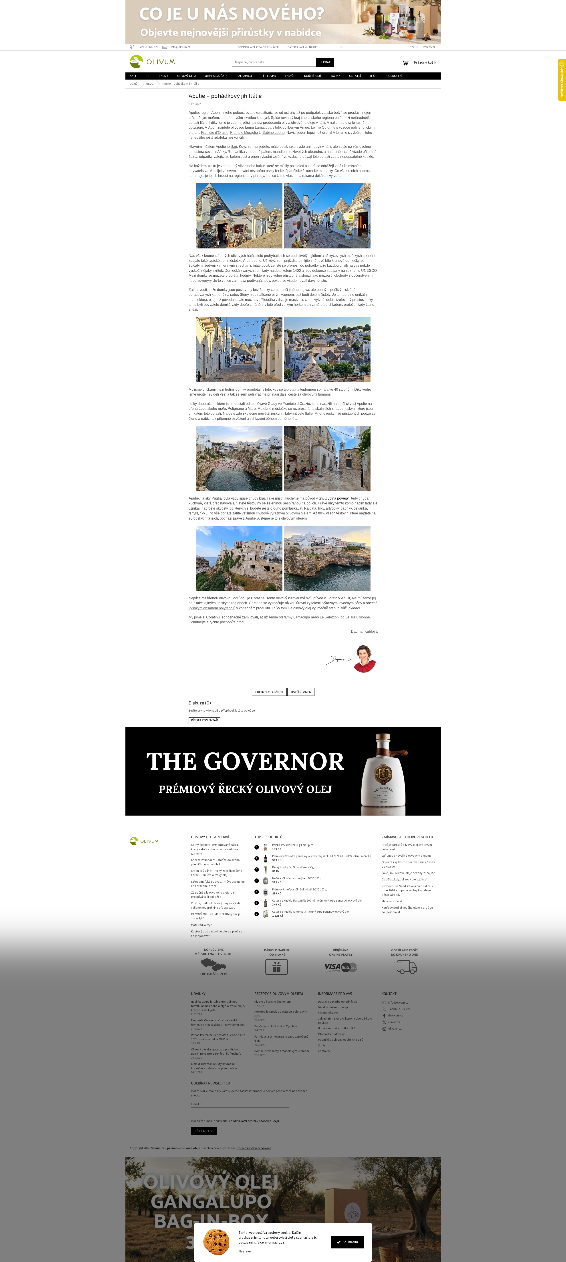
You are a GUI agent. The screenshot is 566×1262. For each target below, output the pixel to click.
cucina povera (337, 498)
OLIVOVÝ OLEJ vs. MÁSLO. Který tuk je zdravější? (216, 916)
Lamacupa (263, 127)
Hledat (325, 62)
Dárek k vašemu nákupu (303, 47)
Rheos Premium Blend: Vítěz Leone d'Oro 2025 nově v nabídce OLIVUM (218, 1037)
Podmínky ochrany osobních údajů (340, 1040)
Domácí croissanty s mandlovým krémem (281, 1051)
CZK (412, 47)
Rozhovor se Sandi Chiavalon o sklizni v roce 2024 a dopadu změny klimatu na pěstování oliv (407, 890)
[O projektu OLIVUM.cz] (350, 658)
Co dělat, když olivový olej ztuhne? (405, 880)
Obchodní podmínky (331, 1034)
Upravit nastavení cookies (254, 1148)
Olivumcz (394, 1022)
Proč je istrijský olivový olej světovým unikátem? (407, 847)
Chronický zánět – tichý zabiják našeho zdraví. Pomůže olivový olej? (216, 873)
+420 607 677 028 (399, 1009)
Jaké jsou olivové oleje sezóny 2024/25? (408, 873)
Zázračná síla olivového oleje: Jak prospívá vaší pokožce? (213, 895)
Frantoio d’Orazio (214, 132)
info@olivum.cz (398, 1002)
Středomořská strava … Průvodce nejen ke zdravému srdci (218, 884)
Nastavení (246, 1251)
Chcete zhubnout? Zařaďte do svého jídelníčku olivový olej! (215, 862)
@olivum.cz (395, 1015)
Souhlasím (350, 1242)
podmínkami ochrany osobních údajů (255, 1121)
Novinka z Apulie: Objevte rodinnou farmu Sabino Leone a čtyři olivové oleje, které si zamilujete (218, 1006)
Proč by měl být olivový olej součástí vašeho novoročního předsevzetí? (215, 905)
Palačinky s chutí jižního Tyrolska (276, 1026)
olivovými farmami (316, 394)
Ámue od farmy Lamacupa (289, 617)
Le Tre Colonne (323, 127)
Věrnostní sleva (328, 1013)
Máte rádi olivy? (201, 925)
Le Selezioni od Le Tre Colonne (345, 617)
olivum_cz (395, 1028)
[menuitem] (133, 76)
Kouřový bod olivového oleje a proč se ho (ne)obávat (216, 934)
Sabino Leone (273, 132)
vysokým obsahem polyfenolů (212, 608)
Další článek (301, 692)
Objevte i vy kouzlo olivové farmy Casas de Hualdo (408, 864)
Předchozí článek (269, 692)
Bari (234, 146)
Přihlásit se (204, 1131)
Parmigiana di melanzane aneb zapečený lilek (281, 1039)
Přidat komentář (204, 720)
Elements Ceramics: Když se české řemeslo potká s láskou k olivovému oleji (218, 1022)
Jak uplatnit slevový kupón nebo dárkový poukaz (345, 1020)
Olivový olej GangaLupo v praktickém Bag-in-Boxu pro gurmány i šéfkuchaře (216, 1052)
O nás (322, 1045)
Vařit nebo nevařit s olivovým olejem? (406, 856)
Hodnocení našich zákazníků (336, 1028)
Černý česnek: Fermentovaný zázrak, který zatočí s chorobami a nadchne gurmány (215, 849)
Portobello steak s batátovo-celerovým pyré (280, 1014)
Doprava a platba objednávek (258, 47)
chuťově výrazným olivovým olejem (283, 513)
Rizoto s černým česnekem (272, 1002)
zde (282, 1242)
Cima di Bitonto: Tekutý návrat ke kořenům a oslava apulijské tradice (214, 1066)
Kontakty (324, 1051)
